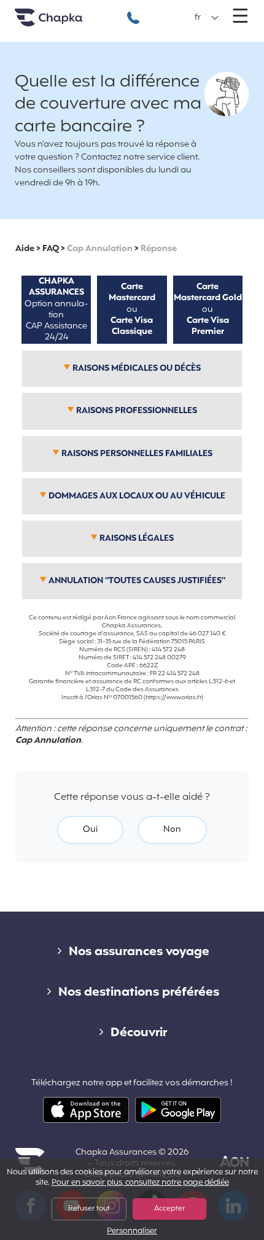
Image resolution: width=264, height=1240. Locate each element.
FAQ (50, 248)
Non (172, 829)
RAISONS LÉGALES (136, 538)
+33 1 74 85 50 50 (133, 11)
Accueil (64, 22)
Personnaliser (132, 1231)
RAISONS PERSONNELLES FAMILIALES (136, 454)
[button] (207, 18)
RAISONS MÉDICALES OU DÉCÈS (136, 368)
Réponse (159, 248)
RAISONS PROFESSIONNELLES (135, 411)
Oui (90, 829)
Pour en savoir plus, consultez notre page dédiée (140, 1183)
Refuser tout (89, 1208)
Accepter (169, 1208)
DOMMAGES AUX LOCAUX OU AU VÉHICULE (136, 496)
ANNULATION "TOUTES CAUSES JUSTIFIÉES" (136, 581)
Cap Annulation (100, 248)
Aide (24, 248)
